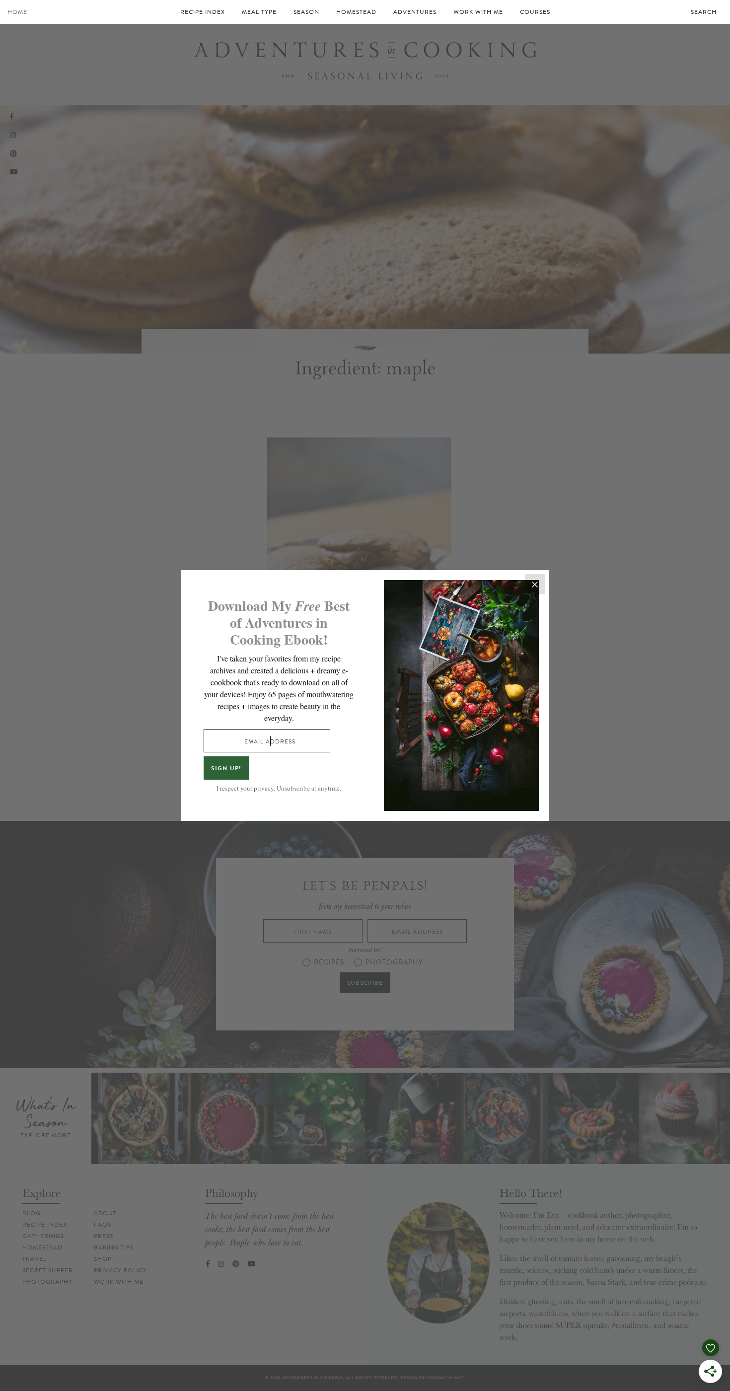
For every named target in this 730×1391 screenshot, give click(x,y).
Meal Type (259, 11)
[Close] (535, 584)
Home (17, 11)
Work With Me (478, 11)
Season (306, 11)
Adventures (415, 11)
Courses (535, 11)
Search (704, 11)
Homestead (356, 11)
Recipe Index (202, 11)
